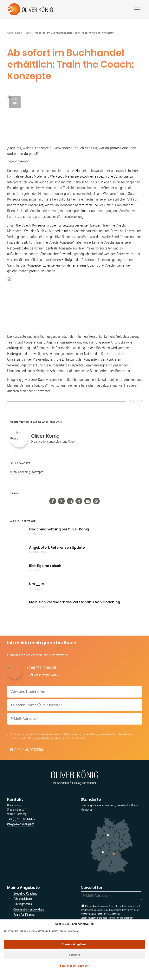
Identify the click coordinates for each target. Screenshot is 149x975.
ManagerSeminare (20, 385)
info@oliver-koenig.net (41, 674)
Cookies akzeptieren (74, 944)
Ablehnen (75, 955)
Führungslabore (22, 899)
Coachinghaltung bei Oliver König (59, 529)
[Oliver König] (31, 9)
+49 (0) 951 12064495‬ (40, 667)
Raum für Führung (24, 915)
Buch (13, 472)
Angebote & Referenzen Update (57, 547)
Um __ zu (37, 584)
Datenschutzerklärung (42, 738)
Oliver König (14, 32)
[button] (52, 501)
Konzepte (37, 472)
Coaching (24, 472)
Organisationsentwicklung (28, 909)
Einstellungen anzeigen (74, 965)
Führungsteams (22, 904)
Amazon (130, 379)
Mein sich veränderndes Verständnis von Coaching (74, 602)
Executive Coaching (25, 893)
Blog (28, 32)
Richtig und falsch (45, 565)
